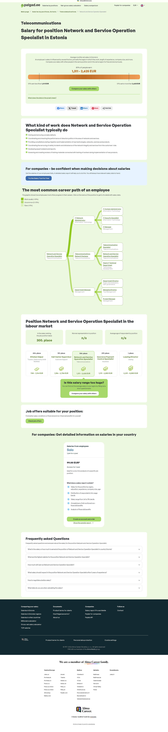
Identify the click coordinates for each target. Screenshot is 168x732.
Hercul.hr (96, 683)
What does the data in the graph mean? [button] (42, 98)
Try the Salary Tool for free (38, 178)
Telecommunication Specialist (110, 246)
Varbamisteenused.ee (83, 699)
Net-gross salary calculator (71, 6)
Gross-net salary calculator (31, 624)
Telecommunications (68, 12)
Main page (25, 12)
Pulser (95, 689)
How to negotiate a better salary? (39, 580)
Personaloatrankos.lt (83, 693)
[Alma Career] (84, 709)
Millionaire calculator (28, 621)
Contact (120, 610)
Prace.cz (47, 683)
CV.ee (79, 680)
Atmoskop (47, 693)
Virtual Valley (97, 686)
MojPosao (96, 674)
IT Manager (107, 227)
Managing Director (110, 290)
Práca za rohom (48, 686)
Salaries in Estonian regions (31, 614)
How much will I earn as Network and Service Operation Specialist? (51, 565)
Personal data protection (83, 640)
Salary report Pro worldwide (95, 610)
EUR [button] (134, 5)
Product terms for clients (62, 610)
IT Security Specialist (111, 218)
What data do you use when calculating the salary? (45, 588)
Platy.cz (63, 686)
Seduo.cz (63, 680)
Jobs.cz (46, 674)
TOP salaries (25, 628)
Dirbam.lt (79, 683)
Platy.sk (63, 689)
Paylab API (89, 617)
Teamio (63, 677)
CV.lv (78, 677)
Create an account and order (84, 519)
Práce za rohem (48, 689)
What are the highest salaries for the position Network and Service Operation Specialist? (59, 557)
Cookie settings (110, 640)
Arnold (62, 674)
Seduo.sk (63, 683)
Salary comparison (91, 6)
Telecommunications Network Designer (82, 255)
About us (56, 617)
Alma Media (91, 649)
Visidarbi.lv (80, 686)
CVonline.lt (80, 674)
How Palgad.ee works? (61, 614)
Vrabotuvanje (97, 680)
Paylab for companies (122, 5)
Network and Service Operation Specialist (54, 255)
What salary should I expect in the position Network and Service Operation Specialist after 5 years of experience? (67, 572)
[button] (143, 5)
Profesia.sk (47, 677)
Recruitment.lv (81, 696)
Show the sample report (82, 523)
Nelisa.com (47, 696)
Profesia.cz (47, 680)
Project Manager (109, 299)
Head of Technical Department (109, 264)
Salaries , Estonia (44, 12)
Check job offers (34, 421)
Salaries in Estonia (27, 610)
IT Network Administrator (80, 219)
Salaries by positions (50, 6)
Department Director (111, 281)
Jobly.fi (112, 674)
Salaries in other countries (30, 617)
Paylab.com (64, 693)
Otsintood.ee (81, 689)
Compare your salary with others (84, 89)
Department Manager (83, 290)
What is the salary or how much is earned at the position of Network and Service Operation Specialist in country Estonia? (70, 549)
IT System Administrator (112, 209)
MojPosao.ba (97, 677)
